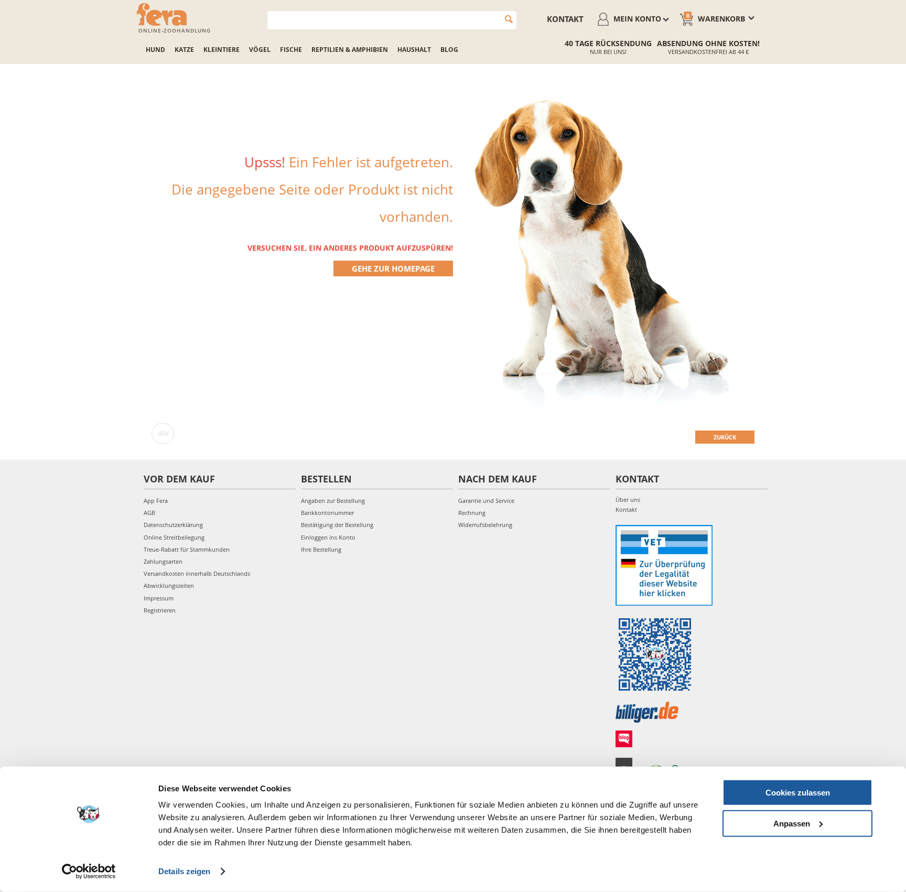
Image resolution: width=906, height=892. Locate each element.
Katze (184, 49)
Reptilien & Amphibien (349, 49)
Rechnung (472, 513)
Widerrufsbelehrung (485, 525)
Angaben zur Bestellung (333, 500)
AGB (149, 513)
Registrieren (160, 610)
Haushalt (414, 49)
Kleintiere (221, 49)
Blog (449, 49)
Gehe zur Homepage (393, 268)
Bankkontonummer (327, 513)
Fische (291, 49)
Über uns (628, 499)
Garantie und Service (486, 500)
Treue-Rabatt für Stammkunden (187, 549)
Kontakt (565, 19)
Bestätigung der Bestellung (337, 525)
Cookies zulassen (797, 792)
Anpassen (791, 823)
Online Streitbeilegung (174, 537)
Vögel (260, 49)
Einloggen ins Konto (328, 537)
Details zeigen (184, 871)
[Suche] (509, 19)
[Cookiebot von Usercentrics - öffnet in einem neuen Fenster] (89, 871)
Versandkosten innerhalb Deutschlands (197, 573)
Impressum (159, 598)
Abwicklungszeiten (169, 585)
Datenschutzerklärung (173, 525)
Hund (155, 49)
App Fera (156, 500)
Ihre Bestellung (321, 549)
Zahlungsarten (163, 561)
